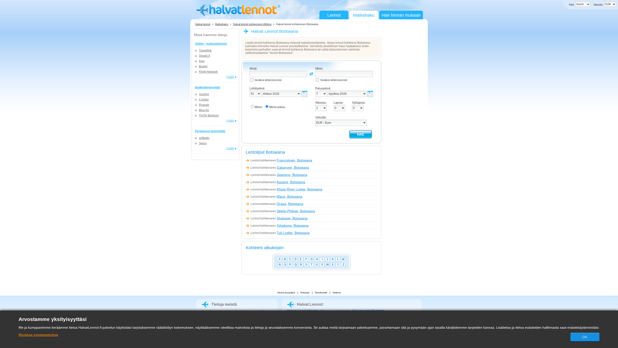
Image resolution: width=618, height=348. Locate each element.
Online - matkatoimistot (211, 43)
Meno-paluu (277, 107)
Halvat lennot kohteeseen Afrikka (252, 24)
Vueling (204, 94)
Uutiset (337, 292)
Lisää (230, 77)
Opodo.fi (204, 56)
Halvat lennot (202, 24)
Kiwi (201, 61)
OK (585, 337)
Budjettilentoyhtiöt (207, 87)
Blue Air (204, 110)
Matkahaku (363, 15)
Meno (258, 107)
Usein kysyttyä (286, 292)
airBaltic (204, 138)
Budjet (203, 66)
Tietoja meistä (224, 304)
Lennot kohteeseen (281, 160)
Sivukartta (321, 292)
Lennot (334, 15)
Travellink (205, 50)
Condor (204, 99)
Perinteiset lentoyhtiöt (210, 131)
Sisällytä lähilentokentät (267, 80)
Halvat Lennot (310, 304)
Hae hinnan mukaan (401, 15)
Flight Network (208, 71)
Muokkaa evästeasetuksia (38, 335)
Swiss (203, 143)
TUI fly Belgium (209, 115)
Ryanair (204, 105)
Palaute (305, 292)
